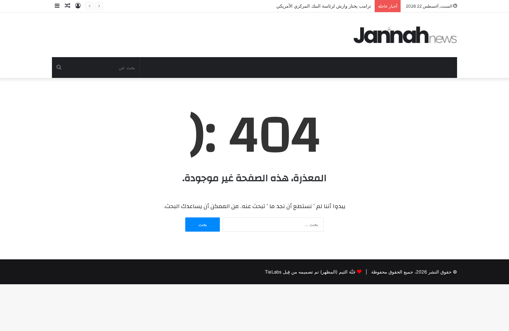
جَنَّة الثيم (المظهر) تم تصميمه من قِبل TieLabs (310, 272)
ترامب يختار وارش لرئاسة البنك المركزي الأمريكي (323, 6)
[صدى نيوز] (405, 34)
